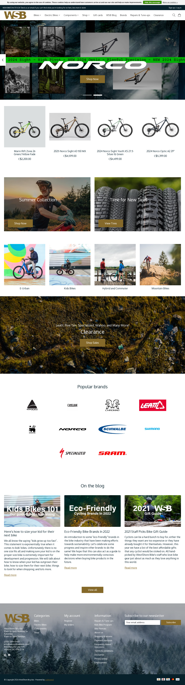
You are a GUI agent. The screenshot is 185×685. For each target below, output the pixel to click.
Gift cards (98, 15)
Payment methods (103, 640)
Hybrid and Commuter (115, 288)
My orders (69, 624)
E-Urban (24, 288)
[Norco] (72, 429)
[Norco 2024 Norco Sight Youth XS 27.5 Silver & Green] (115, 126)
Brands (123, 15)
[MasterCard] (173, 679)
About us (99, 632)
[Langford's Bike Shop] (15, 15)
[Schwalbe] (113, 429)
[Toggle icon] (174, 15)
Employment (101, 662)
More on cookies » (170, 2)
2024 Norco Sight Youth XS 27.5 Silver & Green (115, 153)
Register (68, 620)
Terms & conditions (104, 650)
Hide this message (152, 2)
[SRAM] (113, 453)
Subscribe (171, 622)
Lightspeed (49, 679)
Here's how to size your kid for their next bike (29, 533)
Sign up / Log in (175, 8)
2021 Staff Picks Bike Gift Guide (146, 531)
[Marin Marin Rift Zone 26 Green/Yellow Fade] (24, 126)
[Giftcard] (163, 679)
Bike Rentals (100, 628)
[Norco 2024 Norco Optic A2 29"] (160, 126)
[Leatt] (153, 406)
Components (40, 628)
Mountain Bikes (160, 288)
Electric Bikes (40, 624)
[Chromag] (113, 406)
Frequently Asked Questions (103, 645)
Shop (36, 632)
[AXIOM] (32, 406)
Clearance (159, 15)
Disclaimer (99, 654)
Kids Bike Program (103, 624)
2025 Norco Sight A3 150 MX (70, 151)
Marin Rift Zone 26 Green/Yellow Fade (24, 153)
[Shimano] (153, 429)
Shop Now (92, 79)
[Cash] (158, 679)
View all (92, 589)
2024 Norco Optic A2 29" (160, 151)
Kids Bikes (70, 288)
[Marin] (32, 429)
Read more (10, 575)
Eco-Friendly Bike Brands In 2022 (87, 531)
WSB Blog (111, 15)
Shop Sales (92, 342)
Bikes (36, 620)
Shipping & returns (103, 636)
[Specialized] (72, 453)
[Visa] (178, 679)
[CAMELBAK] (72, 406)
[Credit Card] (168, 679)
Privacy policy (101, 658)
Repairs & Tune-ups (140, 15)
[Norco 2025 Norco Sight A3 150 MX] (70, 126)
